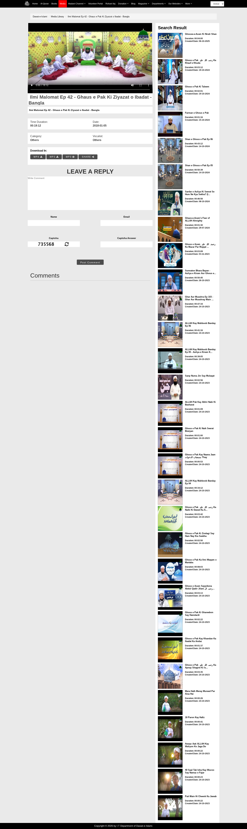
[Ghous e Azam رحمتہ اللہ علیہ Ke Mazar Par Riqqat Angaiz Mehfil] (170, 255)
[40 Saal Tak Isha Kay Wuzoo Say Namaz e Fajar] (170, 781)
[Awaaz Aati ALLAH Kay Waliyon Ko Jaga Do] (170, 755)
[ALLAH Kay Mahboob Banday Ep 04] (170, 492)
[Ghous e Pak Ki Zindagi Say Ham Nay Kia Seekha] (170, 544)
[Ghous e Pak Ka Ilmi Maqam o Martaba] (170, 571)
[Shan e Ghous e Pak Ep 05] (170, 176)
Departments (158, 4)
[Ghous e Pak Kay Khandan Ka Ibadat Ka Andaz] (170, 649)
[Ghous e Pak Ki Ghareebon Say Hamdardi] (170, 623)
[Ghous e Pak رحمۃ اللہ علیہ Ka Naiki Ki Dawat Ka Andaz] (170, 518)
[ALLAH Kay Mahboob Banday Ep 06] (170, 334)
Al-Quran (44, 4)
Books (54, 4)
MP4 (37, 157)
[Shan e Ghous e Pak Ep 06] (170, 150)
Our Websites (174, 4)
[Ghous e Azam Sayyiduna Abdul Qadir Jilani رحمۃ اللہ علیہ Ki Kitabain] (170, 597)
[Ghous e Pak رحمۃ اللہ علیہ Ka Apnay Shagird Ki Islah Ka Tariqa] (170, 676)
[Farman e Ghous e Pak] (170, 124)
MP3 (53, 157)
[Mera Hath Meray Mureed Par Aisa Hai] (170, 702)
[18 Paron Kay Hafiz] (170, 728)
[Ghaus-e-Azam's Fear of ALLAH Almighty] (170, 229)
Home (35, 4)
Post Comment (90, 262)
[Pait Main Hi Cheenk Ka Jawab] (170, 807)
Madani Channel (76, 4)
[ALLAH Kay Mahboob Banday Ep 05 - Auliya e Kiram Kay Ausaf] (170, 360)
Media (63, 4)
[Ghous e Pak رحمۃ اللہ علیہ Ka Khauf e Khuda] (170, 71)
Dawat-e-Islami (40, 16)
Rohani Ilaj (110, 4)
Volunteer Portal (95, 4)
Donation (122, 4)
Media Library (57, 16)
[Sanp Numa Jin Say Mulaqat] (170, 387)
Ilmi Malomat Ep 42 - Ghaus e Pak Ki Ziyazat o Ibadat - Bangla (98, 16)
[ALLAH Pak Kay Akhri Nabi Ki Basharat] (170, 413)
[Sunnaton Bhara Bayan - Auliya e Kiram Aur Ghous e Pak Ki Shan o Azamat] (170, 282)
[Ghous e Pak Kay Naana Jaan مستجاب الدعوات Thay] (170, 466)
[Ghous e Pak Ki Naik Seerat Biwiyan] (170, 439)
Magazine (143, 4)
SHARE (87, 157)
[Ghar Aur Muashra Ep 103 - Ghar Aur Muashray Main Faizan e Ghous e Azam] (170, 308)
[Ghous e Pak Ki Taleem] (170, 98)
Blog (133, 4)
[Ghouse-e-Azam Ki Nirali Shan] (170, 45)
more (188, 4)
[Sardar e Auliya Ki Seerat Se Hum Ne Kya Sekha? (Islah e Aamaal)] (170, 203)
